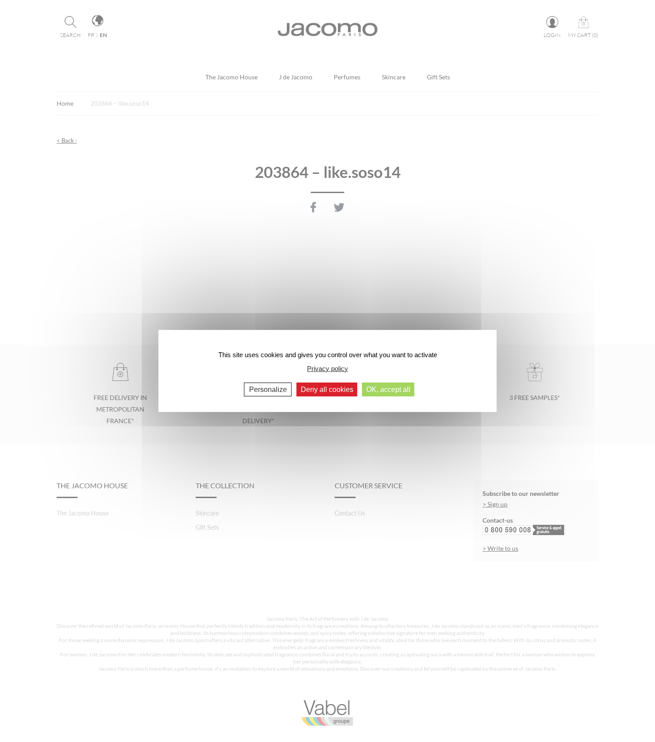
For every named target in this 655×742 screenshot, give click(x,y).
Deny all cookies (327, 389)
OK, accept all (388, 389)
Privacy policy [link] (327, 368)
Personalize (268, 389)
